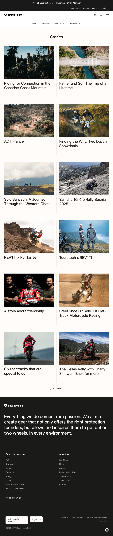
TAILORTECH (65, 476)
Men (34, 23)
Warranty (10, 472)
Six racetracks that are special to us (22, 371)
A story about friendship (24, 311)
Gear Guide (59, 23)
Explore (62, 484)
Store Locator (65, 480)
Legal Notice (103, 521)
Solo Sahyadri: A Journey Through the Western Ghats (27, 201)
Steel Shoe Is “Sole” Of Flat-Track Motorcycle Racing (82, 313)
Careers (62, 468)
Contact (9, 480)
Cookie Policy (63, 517)
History (62, 464)
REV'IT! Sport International (21, 528)
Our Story (63, 460)
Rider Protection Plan (15, 484)
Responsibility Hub (67, 472)
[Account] (94, 15)
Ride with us (75, 23)
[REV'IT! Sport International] (13, 15)
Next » (60, 388)
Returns (9, 468)
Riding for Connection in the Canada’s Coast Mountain (27, 85)
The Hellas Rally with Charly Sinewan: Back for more (82, 371)
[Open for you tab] (107, 530)
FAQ (7, 460)
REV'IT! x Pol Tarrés (20, 257)
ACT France (14, 141)
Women (45, 23)
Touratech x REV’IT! (75, 257)
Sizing (8, 476)
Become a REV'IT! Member (68, 3)
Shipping (10, 464)
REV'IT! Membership (15, 488)
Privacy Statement (77, 517)
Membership (75, 8)
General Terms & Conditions (97, 517)
